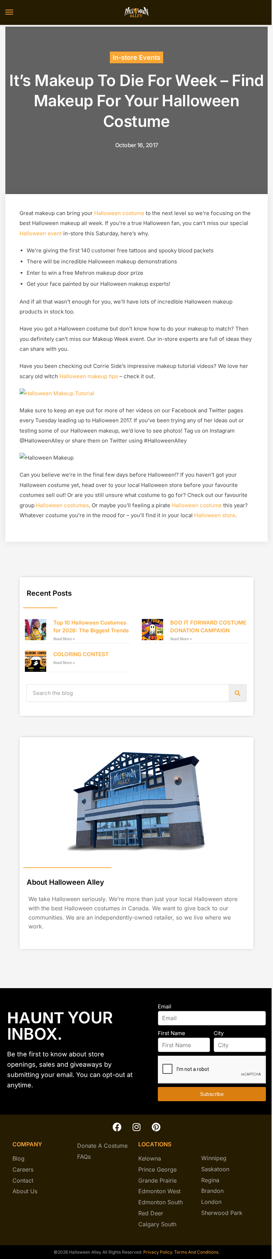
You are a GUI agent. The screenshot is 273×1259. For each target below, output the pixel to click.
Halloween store (214, 515)
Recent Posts (49, 593)
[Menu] (16, 12)
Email (164, 1006)
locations (154, 1144)
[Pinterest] (156, 1127)
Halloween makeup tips (88, 376)
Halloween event (41, 233)
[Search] (237, 693)
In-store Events (136, 57)
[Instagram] (136, 1127)
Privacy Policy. (157, 1252)
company (27, 1144)
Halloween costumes (62, 505)
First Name (171, 1033)
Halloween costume (119, 213)
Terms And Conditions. (196, 1252)
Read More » (64, 639)
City (219, 1033)
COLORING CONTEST (81, 654)
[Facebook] (117, 1127)
